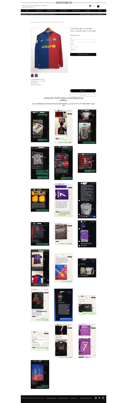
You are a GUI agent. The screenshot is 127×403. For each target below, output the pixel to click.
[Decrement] (71, 47)
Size (71, 38)
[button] (98, 5)
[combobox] (83, 41)
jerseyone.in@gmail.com (98, 14)
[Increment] (76, 47)
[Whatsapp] (96, 398)
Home (32, 22)
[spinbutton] (73, 47)
